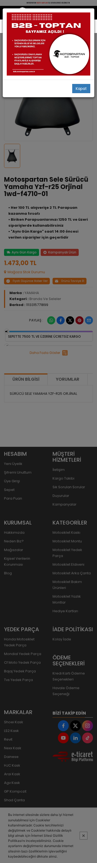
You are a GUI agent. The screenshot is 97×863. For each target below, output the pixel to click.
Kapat (81, 88)
